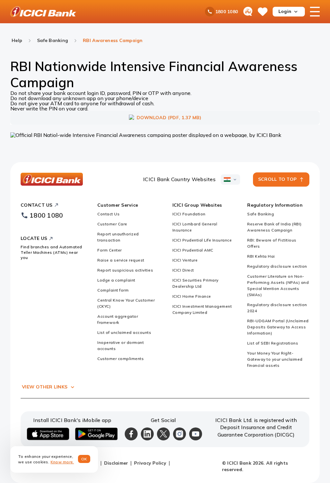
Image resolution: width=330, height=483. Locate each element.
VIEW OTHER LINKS (44, 387)
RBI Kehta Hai (261, 256)
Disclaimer (116, 463)
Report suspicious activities (125, 270)
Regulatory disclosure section (277, 266)
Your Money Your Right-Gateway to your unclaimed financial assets (275, 359)
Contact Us (108, 213)
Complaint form (113, 290)
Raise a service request (120, 260)
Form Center (109, 250)
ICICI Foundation (189, 213)
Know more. (62, 461)
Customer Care (112, 223)
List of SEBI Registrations (272, 343)
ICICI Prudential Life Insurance (202, 240)
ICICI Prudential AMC (192, 250)
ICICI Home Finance (191, 296)
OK (84, 459)
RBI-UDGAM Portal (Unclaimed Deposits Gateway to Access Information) (278, 326)
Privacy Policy (150, 463)
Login (284, 11)
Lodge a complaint (116, 280)
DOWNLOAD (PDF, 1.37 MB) (169, 117)
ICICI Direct (183, 270)
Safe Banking (260, 213)
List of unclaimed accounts (124, 332)
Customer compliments (120, 358)
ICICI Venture (185, 260)
